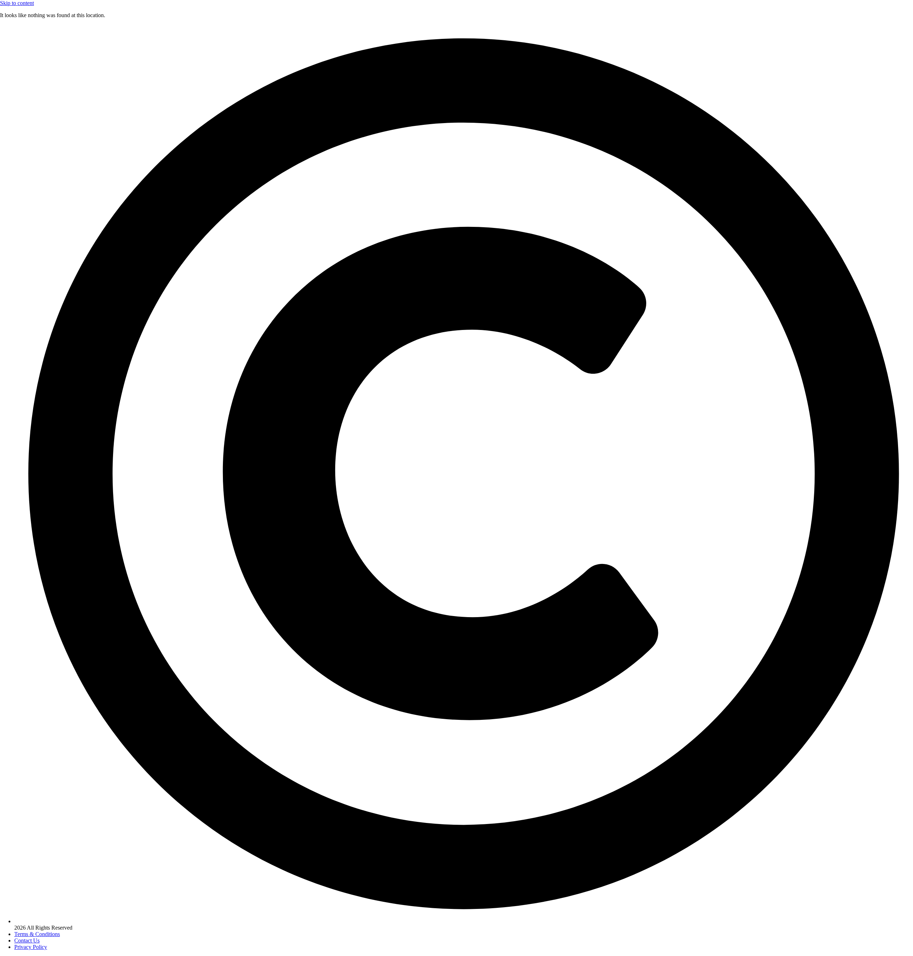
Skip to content (17, 3)
